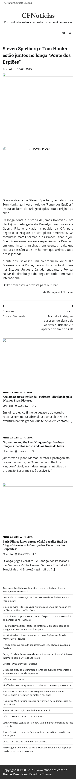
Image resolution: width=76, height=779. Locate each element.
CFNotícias (38, 15)
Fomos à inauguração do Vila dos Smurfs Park (27, 710)
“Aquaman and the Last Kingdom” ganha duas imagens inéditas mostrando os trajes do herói (33, 444)
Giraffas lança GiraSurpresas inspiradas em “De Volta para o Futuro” (38, 685)
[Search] (70, 33)
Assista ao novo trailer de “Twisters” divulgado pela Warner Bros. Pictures (37, 398)
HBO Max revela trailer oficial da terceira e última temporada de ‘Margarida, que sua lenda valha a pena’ (36, 627)
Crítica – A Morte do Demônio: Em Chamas (25, 741)
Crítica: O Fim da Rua (13, 679)
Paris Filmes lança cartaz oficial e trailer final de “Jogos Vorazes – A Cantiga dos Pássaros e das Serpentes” (35, 545)
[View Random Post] (63, 33)
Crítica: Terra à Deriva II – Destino (20, 663)
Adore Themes (43, 774)
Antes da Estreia (12, 392)
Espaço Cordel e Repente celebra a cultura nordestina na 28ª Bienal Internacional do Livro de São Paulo (37, 656)
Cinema (28, 392)
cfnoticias (8, 405)
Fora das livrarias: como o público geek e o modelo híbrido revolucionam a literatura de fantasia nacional (33, 693)
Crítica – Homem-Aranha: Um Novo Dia (23, 716)
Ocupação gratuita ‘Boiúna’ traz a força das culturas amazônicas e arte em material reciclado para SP (37, 671)
